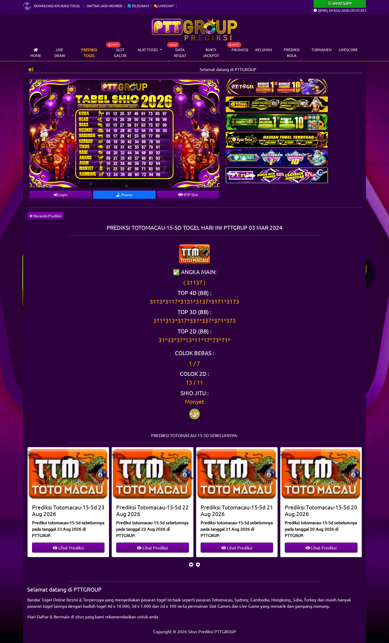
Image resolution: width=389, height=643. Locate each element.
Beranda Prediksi (47, 215)
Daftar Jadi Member (104, 5)
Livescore (348, 49)
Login (62, 194)
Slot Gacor (120, 52)
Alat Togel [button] (148, 49)
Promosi (240, 49)
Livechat (165, 5)
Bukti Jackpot (211, 52)
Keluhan (263, 49)
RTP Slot (190, 194)
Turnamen (321, 49)
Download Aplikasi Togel (57, 5)
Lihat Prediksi (70, 547)
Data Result (180, 52)
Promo (126, 194)
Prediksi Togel (89, 52)
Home (35, 55)
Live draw (59, 52)
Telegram (140, 5)
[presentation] (191, 564)
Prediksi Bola (292, 52)
